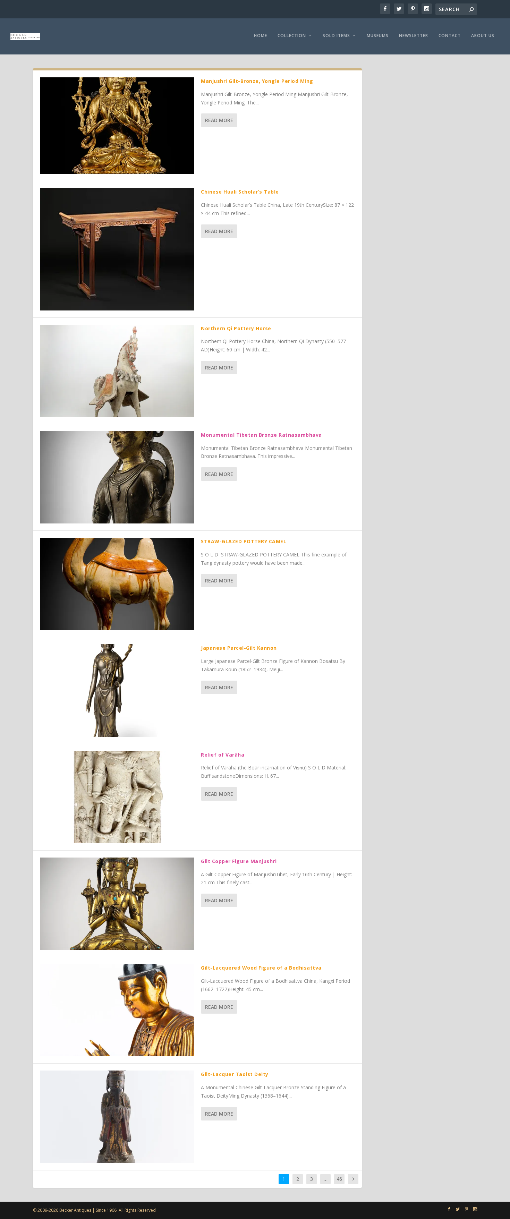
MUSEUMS (378, 36)
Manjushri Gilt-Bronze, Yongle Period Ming (257, 81)
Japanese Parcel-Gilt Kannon (239, 648)
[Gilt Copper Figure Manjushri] (117, 904)
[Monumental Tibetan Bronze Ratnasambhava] (117, 477)
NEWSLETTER (413, 36)
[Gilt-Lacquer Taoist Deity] (117, 1117)
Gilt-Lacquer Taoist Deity (235, 1074)
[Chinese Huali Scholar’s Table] (117, 249)
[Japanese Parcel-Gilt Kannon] (117, 690)
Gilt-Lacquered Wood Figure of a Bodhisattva (261, 967)
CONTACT (450, 36)
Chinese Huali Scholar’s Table (240, 191)
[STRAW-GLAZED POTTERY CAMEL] (117, 584)
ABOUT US (482, 36)
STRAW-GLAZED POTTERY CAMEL (243, 541)
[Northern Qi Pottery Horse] (117, 371)
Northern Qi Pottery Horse (236, 328)
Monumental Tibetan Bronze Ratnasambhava (261, 435)
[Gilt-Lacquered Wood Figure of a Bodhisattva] (117, 1010)
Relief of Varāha (222, 754)
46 (339, 1179)
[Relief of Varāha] (117, 797)
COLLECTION (292, 36)
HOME (260, 36)
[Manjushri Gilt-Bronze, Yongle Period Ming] (117, 125)
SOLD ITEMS (336, 36)
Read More (219, 120)
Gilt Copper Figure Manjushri (239, 861)
